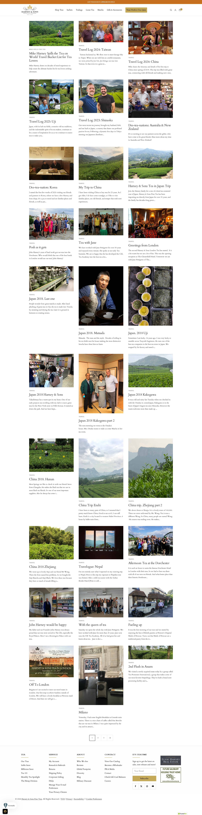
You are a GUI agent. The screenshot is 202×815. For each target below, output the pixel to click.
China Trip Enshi (90, 505)
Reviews (80, 765)
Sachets (69, 10)
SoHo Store (25, 765)
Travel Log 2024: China (143, 62)
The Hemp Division (29, 781)
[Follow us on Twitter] (141, 786)
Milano (83, 712)
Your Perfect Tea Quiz (136, 10)
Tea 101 (24, 773)
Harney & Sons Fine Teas (32, 799)
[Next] (110, 738)
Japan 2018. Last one (42, 299)
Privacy (69, 799)
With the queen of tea (92, 625)
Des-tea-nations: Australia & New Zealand (149, 127)
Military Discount (84, 781)
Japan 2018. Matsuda (91, 333)
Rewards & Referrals (57, 765)
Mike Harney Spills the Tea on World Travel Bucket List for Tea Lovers (50, 57)
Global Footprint (84, 769)
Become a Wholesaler (113, 765)
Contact (108, 773)
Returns (52, 769)
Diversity (80, 773)
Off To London (39, 684)
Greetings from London (143, 245)
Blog (79, 777)
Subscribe (144, 778)
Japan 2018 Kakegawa (142, 394)
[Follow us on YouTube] (153, 786)
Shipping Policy (55, 773)
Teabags (79, 10)
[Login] (175, 10)
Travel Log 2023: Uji (42, 121)
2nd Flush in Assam (140, 666)
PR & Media (110, 769)
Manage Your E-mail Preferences (57, 786)
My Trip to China (90, 187)
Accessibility (79, 799)
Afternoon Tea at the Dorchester (148, 563)
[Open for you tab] (5, 811)
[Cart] (180, 10)
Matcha (101, 10)
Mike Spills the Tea (37, 49)
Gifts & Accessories (114, 10)
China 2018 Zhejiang (42, 567)
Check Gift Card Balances (115, 777)
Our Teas (25, 761)
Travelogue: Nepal (91, 567)
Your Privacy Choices (58, 792)
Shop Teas (59, 10)
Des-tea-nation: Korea (43, 187)
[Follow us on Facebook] (135, 786)
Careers (108, 781)
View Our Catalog (112, 761)
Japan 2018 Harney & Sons (46, 394)
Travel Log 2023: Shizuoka (96, 120)
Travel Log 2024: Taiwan (95, 49)
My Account (54, 761)
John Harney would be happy (48, 625)
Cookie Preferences (94, 799)
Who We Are (82, 761)
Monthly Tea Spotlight (30, 777)
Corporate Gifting (56, 777)
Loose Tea (90, 10)
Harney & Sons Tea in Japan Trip (149, 186)
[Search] (171, 10)
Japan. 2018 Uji (138, 333)
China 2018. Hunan (41, 479)
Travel (81, 46)
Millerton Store (27, 769)
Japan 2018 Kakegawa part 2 (96, 420)
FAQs (51, 781)
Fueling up (135, 625)
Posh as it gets (37, 247)
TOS (63, 799)
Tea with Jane (87, 242)
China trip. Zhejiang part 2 (145, 505)
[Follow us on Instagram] (147, 786)
